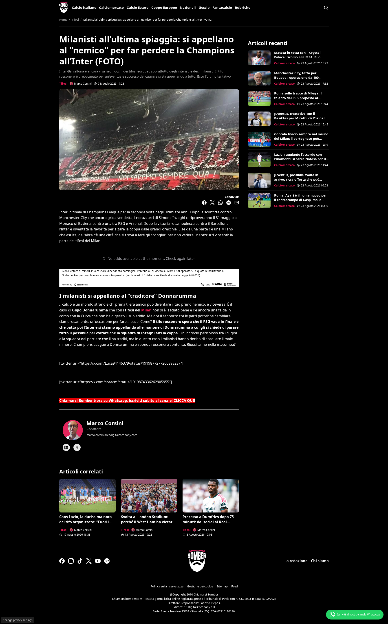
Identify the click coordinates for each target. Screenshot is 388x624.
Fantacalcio (222, 7)
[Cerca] (326, 7)
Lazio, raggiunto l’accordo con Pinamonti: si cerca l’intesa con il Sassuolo (300, 159)
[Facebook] (62, 561)
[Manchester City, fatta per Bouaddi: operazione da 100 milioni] (259, 78)
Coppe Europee (164, 7)
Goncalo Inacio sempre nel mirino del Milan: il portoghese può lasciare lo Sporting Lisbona (301, 138)
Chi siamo (320, 560)
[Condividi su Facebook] (204, 202)
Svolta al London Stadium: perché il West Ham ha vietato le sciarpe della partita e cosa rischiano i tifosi (148, 524)
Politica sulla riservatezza (166, 586)
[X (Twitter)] (89, 561)
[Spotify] (107, 561)
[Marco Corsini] (73, 430)
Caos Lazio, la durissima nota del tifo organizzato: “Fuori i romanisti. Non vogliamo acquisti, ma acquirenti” (85, 524)
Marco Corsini (104, 423)
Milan (146, 310)
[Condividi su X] (212, 202)
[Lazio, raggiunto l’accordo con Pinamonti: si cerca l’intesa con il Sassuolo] (259, 159)
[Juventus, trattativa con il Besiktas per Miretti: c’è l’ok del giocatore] (259, 119)
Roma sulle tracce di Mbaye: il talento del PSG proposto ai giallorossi (298, 97)
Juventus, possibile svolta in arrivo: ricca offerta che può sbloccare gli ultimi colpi (296, 179)
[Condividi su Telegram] (228, 202)
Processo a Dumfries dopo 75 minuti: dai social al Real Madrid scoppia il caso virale (208, 521)
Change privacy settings (18, 620)
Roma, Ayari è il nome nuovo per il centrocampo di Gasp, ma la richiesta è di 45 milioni (300, 199)
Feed (234, 586)
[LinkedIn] (66, 447)
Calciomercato (111, 7)
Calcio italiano (84, 7)
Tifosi (63, 83)
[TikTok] (80, 561)
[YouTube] (98, 561)
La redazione (295, 560)
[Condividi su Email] (236, 202)
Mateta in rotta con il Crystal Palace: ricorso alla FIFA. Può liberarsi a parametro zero (297, 57)
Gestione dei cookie (200, 586)
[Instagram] (71, 561)
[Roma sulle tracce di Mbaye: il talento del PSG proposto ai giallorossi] (259, 98)
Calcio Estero (137, 7)
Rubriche (242, 7)
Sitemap (222, 586)
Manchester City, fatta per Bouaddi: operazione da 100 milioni (296, 77)
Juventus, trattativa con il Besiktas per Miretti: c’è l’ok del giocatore (299, 118)
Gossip (204, 7)
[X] (77, 447)
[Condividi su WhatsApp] (220, 202)
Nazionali (188, 7)
